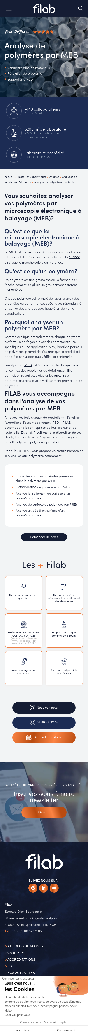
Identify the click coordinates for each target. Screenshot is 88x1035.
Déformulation (26, 487)
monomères (13, 289)
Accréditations (21, 959)
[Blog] (32, 888)
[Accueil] (44, 8)
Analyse (54, 177)
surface (74, 257)
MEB (28, 365)
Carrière (15, 952)
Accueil (9, 177)
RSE (10, 966)
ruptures (60, 375)
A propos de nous (23, 946)
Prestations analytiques (31, 177)
